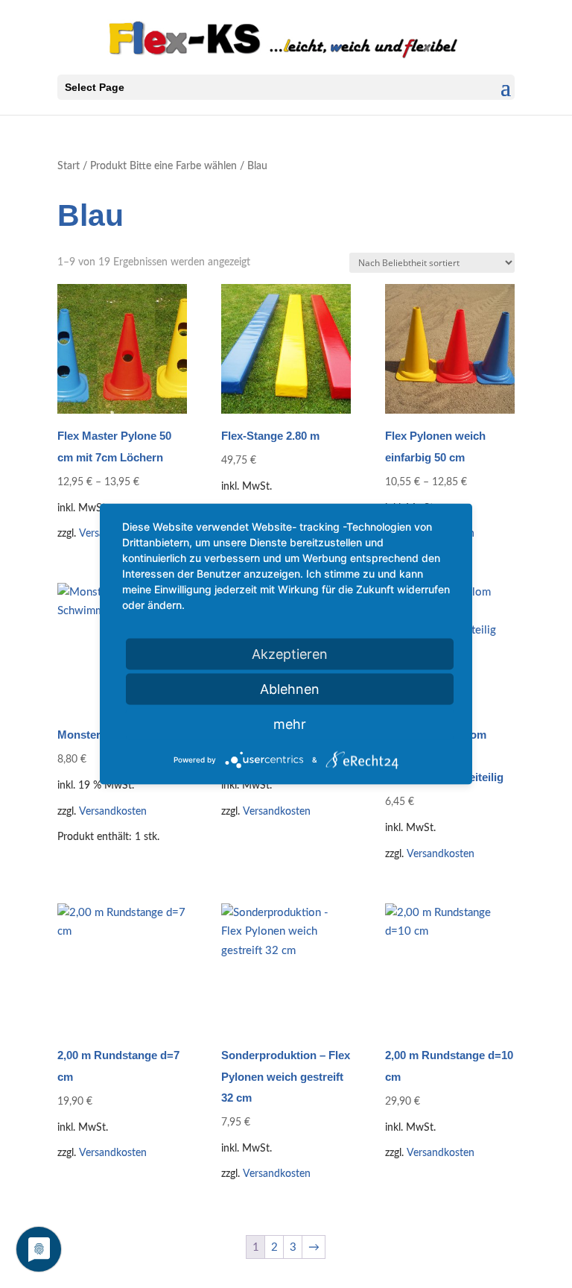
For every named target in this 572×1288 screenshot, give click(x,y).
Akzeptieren (290, 654)
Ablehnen (290, 689)
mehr (289, 724)
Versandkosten (113, 811)
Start (68, 166)
